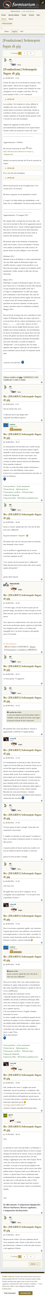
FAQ (21, 31)
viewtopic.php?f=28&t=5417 (14, 1105)
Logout (14, 31)
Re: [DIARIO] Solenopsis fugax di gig (22, 398)
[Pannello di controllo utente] (1, 31)
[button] (30, 53)
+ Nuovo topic (6, 23)
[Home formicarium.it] (22, 4)
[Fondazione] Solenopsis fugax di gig (21, 43)
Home (3, 15)
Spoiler (10, 99)
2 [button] (24, 53)
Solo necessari (10, 1293)
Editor (6, 31)
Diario (33, 646)
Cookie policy (7, 1288)
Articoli (31, 15)
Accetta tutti (25, 1293)
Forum (3, 19)
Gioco (11, 19)
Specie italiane (13, 15)
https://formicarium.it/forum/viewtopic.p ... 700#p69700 (19, 153)
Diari (38, 15)
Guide (24, 15)
